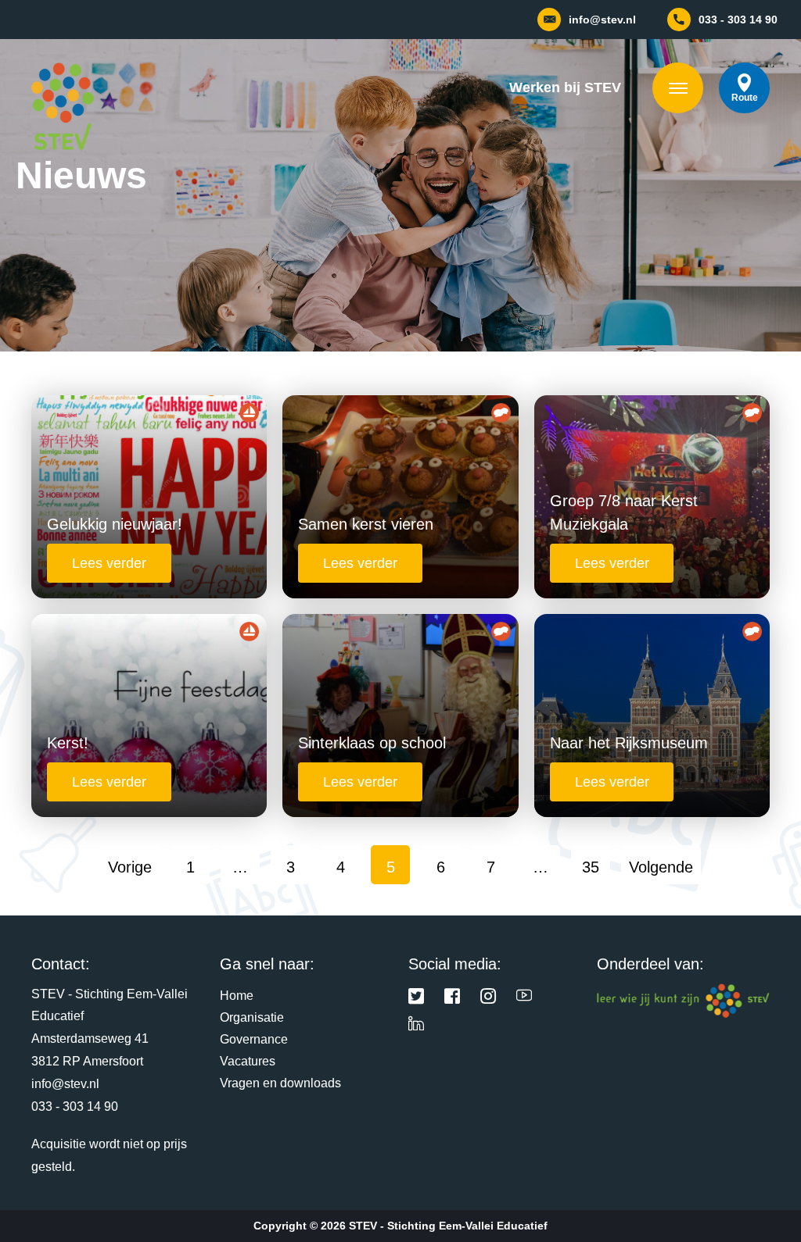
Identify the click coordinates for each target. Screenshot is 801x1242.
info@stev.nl (65, 1083)
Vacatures (247, 1061)
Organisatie (252, 1017)
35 (590, 867)
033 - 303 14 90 (74, 1106)
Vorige (130, 867)
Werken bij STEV (565, 87)
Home (236, 995)
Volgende (661, 867)
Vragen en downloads (280, 1083)
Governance (254, 1039)
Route (744, 97)
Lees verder (109, 563)
